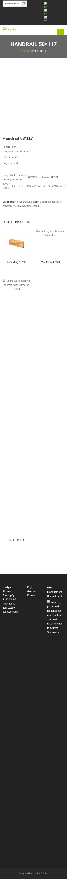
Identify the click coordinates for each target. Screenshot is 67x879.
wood (36, 206)
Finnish (31, 595)
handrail (7, 206)
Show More (16, 246)
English (31, 587)
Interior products (23, 201)
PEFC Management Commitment (54, 591)
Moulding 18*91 (16, 262)
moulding (26, 206)
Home (22, 50)
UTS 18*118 (16, 539)
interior (16, 206)
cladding (44, 201)
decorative (56, 201)
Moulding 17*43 (50, 262)
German (31, 591)
